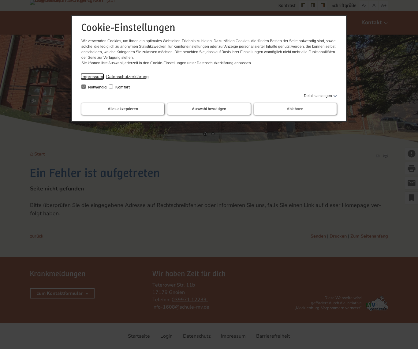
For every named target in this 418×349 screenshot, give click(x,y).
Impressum (92, 76)
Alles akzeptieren (123, 109)
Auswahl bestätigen (209, 109)
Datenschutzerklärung (127, 76)
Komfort (122, 87)
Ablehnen (295, 109)
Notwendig (97, 87)
